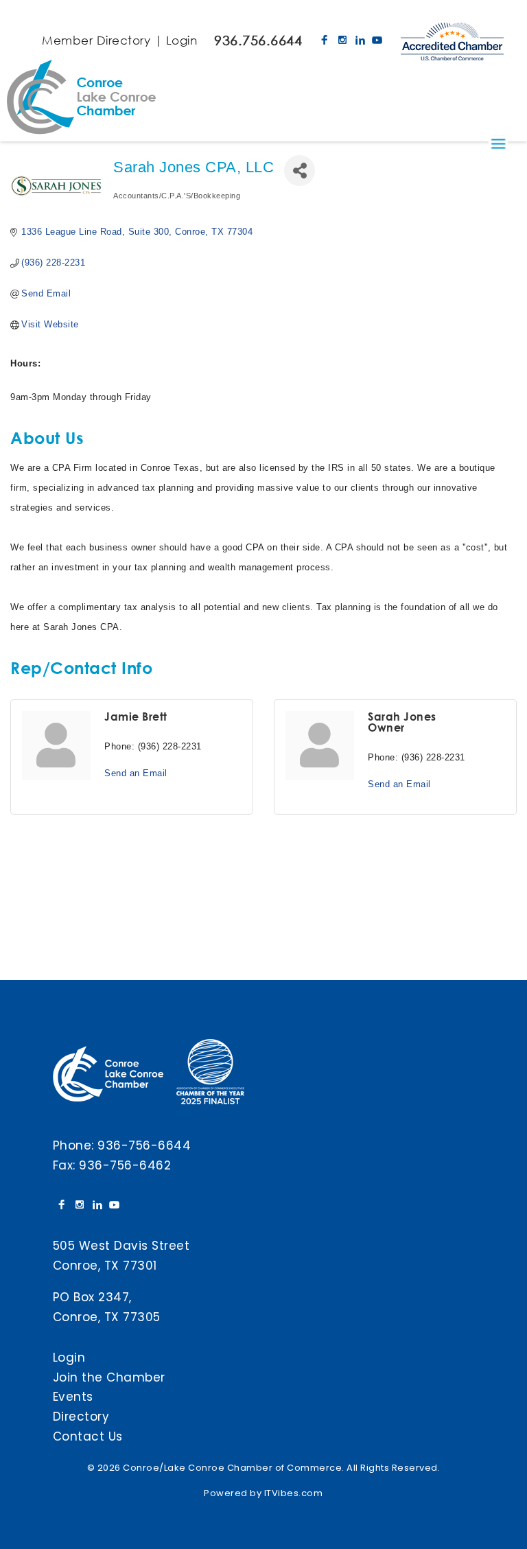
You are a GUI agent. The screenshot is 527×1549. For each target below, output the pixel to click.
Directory (81, 1416)
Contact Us (88, 1436)
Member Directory (96, 40)
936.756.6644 (258, 40)
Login (182, 40)
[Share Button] (299, 170)
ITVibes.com (293, 1493)
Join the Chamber (109, 1377)
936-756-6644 (144, 1145)
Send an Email (135, 773)
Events (73, 1396)
